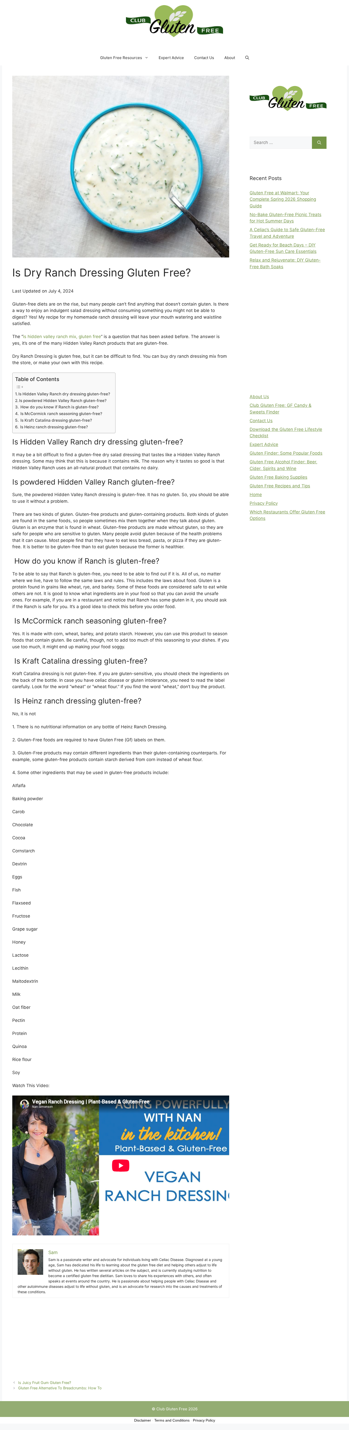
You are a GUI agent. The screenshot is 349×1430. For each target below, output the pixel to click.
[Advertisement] (120, 1336)
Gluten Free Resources (121, 57)
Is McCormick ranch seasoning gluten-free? (60, 413)
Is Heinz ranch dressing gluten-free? (53, 426)
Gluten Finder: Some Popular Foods (286, 453)
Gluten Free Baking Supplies (278, 477)
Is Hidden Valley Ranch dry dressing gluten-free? (64, 394)
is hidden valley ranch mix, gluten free (62, 336)
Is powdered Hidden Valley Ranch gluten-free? (63, 400)
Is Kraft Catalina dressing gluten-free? (55, 420)
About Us (259, 396)
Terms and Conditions (172, 1420)
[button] (247, 57)
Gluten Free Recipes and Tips (280, 485)
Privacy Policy (264, 503)
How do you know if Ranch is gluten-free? (59, 407)
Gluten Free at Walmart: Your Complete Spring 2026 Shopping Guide (283, 199)
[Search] (319, 143)
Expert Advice (171, 57)
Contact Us (204, 57)
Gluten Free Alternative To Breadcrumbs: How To (60, 1388)
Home (256, 494)
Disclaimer (142, 1420)
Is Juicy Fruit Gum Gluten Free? (44, 1382)
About (229, 57)
